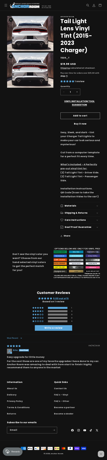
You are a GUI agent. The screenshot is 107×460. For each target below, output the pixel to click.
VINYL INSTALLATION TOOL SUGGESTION (79, 103)
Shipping (65, 68)
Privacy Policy (15, 401)
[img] (14, 346)
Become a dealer (64, 413)
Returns (11, 413)
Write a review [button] (53, 327)
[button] (6, 5)
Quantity (65, 86)
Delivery (12, 394)
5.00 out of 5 (61, 298)
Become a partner (64, 407)
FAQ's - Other (61, 401)
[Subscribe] (54, 430)
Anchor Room (57, 453)
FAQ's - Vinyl (61, 394)
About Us (12, 388)
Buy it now (80, 123)
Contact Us (60, 388)
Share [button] (67, 235)
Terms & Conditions (18, 407)
